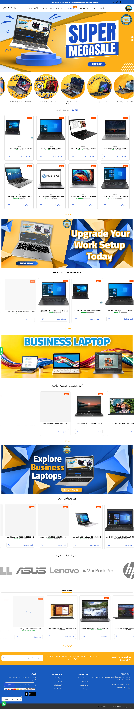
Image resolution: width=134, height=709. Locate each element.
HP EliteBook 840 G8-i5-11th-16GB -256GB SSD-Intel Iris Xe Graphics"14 (92, 423)
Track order (58, 689)
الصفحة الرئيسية (97, 8)
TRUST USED (110, 707)
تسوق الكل (82, 8)
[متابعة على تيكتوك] (114, 2)
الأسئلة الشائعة (57, 685)
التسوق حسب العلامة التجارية (51, 8)
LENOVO (115, 146)
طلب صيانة (32, 8)
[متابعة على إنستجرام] (117, 2)
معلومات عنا (58, 678)
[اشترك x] (4, 657)
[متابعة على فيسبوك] (120, 2)
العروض (71, 8)
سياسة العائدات (84, 681)
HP (83, 195)
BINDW (100, 707)
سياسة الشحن (84, 685)
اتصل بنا (59, 681)
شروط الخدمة (84, 689)
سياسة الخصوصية (83, 678)
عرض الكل (68, 214)
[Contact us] (4, 703)
